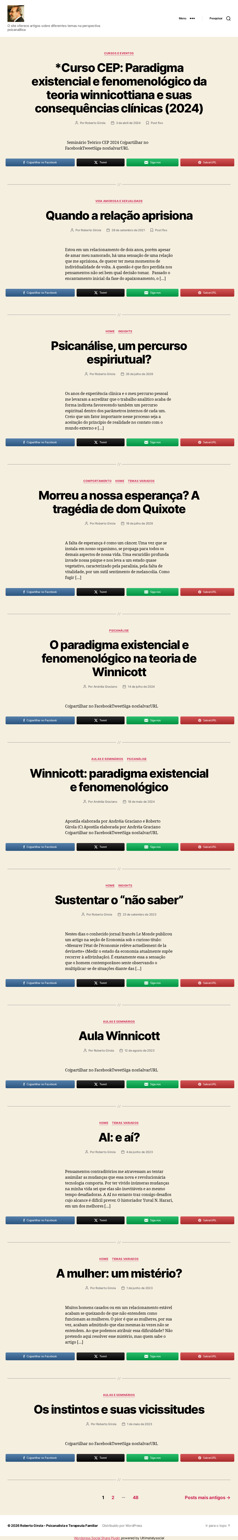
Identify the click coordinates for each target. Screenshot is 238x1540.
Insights (125, 331)
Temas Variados (141, 481)
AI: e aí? (119, 1137)
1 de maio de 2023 (139, 1424)
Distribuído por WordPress (122, 1526)
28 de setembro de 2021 (128, 230)
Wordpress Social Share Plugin (97, 1538)
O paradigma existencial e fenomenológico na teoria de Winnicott (119, 658)
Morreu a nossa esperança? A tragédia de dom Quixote (118, 502)
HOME (110, 331)
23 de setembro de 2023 (139, 914)
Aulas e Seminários (107, 759)
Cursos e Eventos (119, 53)
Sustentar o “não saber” (119, 900)
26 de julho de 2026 (139, 374)
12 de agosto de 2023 (140, 1050)
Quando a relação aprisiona (119, 215)
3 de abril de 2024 (128, 123)
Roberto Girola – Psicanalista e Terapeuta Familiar (59, 1526)
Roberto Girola (95, 123)
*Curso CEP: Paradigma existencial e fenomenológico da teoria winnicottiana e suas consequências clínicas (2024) (119, 87)
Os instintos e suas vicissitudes (119, 1409)
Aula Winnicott (119, 1036)
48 (136, 1497)
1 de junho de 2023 (139, 1288)
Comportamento (97, 481)
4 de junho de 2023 (139, 1152)
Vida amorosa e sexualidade (119, 201)
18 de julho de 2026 (139, 523)
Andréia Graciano (105, 686)
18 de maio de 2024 (141, 801)
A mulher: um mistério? (119, 1273)
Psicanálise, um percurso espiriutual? (119, 352)
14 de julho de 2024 (141, 686)
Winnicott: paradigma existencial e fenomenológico (119, 780)
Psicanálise (119, 630)
